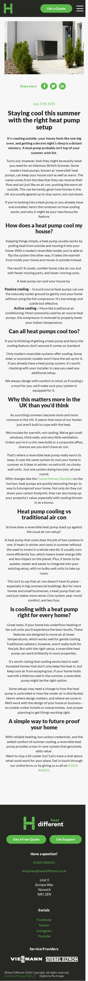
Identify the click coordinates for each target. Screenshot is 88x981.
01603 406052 (44, 862)
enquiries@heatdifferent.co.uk (44, 871)
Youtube (44, 936)
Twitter (44, 925)
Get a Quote (56, 8)
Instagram (44, 931)
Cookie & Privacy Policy (18, 976)
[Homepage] (8, 8)
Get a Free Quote (26, 839)
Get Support (65, 839)
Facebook (44, 920)
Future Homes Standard (55, 478)
